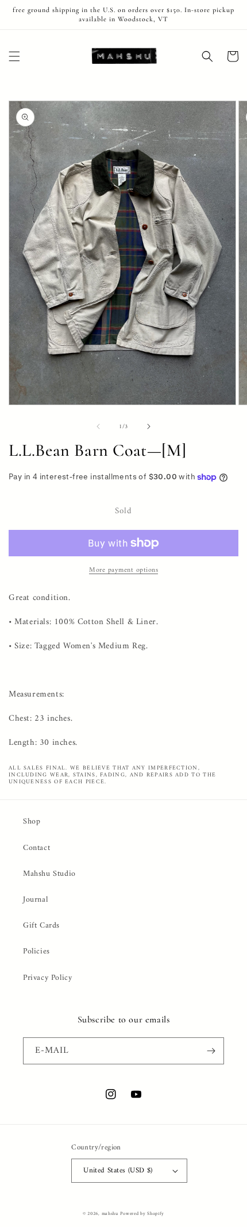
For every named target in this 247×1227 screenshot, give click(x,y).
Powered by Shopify (142, 1214)
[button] (14, 56)
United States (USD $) (117, 1170)
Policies (36, 951)
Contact (36, 848)
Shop (31, 821)
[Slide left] (98, 426)
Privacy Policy (47, 978)
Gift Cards (41, 925)
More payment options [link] (123, 571)
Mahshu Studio (49, 874)
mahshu (110, 1214)
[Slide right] (148, 426)
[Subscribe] (210, 1050)
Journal (35, 900)
